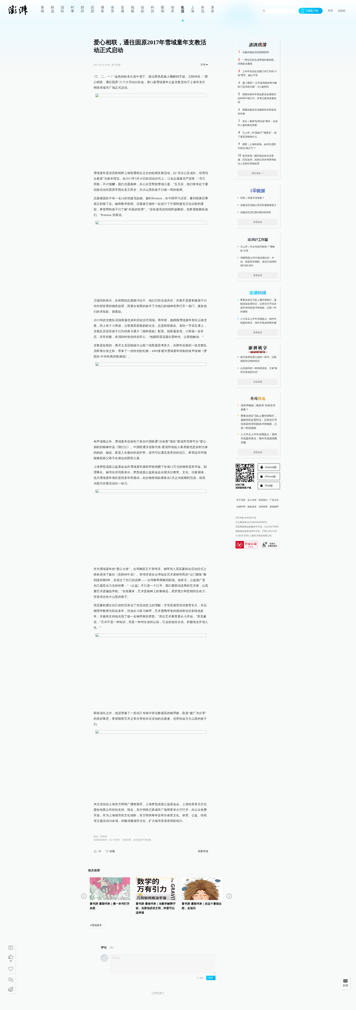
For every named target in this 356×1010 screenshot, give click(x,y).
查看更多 (257, 222)
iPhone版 (270, 476)
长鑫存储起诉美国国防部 (255, 52)
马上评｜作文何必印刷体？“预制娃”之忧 (257, 248)
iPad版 (269, 485)
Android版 (271, 467)
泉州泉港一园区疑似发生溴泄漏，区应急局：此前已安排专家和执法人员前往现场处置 (257, 159)
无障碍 (341, 10)
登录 (330, 10)
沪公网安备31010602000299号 (251, 522)
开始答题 (257, 382)
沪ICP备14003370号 (245, 518)
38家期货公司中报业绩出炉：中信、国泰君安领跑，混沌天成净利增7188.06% (258, 261)
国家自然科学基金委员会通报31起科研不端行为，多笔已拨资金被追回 (257, 98)
